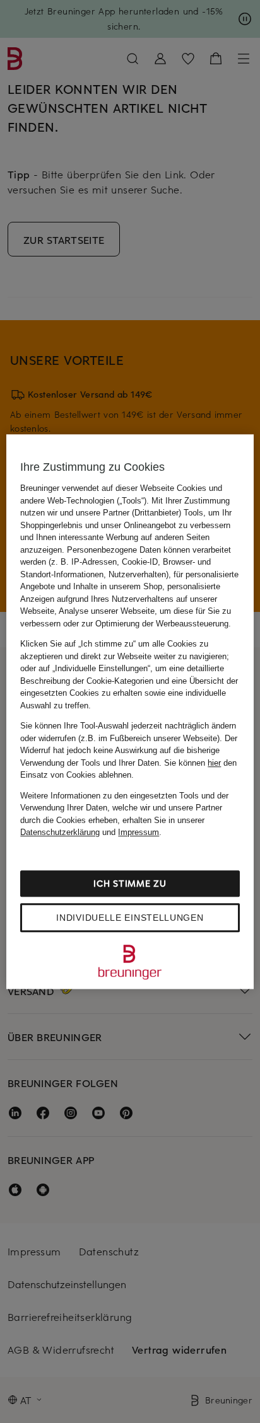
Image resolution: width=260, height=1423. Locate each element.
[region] (129, 711)
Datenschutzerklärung (60, 832)
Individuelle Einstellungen (129, 918)
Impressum (138, 832)
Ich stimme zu (129, 883)
